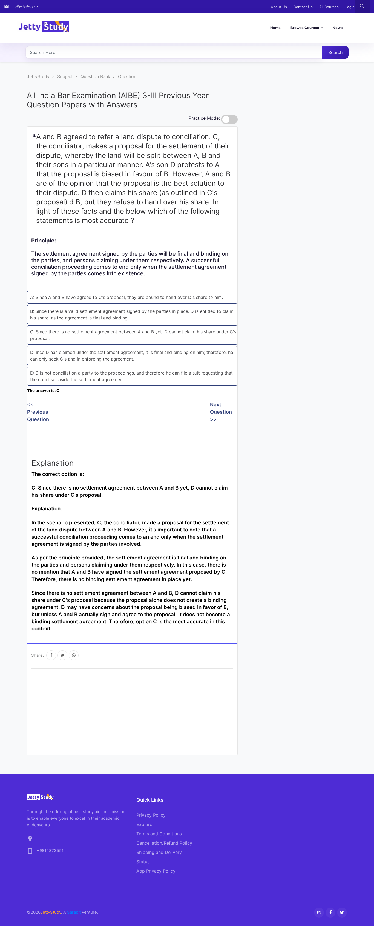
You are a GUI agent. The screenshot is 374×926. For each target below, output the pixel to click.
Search (335, 52)
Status (142, 861)
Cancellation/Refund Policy (164, 843)
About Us (279, 7)
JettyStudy (38, 76)
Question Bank (95, 76)
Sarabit (74, 912)
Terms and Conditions (159, 833)
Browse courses (304, 27)
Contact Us (303, 7)
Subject (65, 76)
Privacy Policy (151, 815)
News (338, 27)
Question (127, 76)
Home (275, 27)
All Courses (329, 7)
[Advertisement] (126, 436)
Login (350, 7)
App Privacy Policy (156, 871)
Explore (144, 824)
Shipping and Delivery (159, 852)
